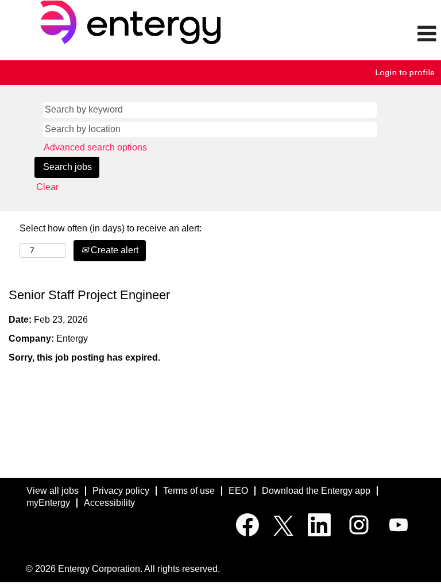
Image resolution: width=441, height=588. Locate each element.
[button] (367, 34)
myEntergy (48, 503)
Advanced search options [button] (95, 147)
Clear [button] (47, 187)
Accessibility (109, 503)
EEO (238, 491)
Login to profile (405, 73)
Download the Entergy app (316, 491)
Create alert (113, 250)
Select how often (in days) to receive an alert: (111, 228)
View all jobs (52, 491)
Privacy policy (120, 491)
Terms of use (189, 491)
